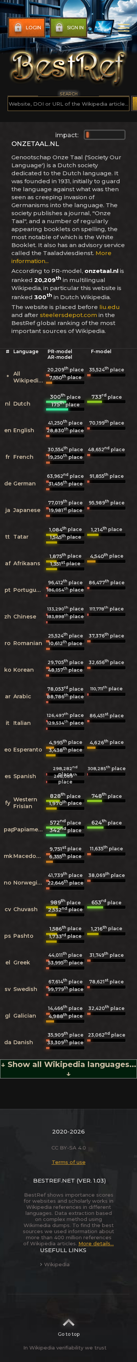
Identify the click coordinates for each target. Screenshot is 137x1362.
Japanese (26, 510)
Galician (24, 1015)
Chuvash (25, 909)
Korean (23, 669)
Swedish (25, 989)
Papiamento (30, 829)
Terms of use (69, 1162)
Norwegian (29, 882)
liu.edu (109, 307)
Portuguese (29, 590)
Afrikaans (26, 563)
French (23, 456)
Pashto (23, 935)
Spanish (24, 776)
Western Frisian (25, 803)
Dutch (21, 403)
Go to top (69, 1334)
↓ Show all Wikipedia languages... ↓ (68, 1069)
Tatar (21, 536)
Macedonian (31, 856)
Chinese (24, 616)
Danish (23, 1042)
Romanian (27, 643)
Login (33, 27)
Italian (22, 723)
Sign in (75, 27)
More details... (96, 1243)
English (23, 430)
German (24, 483)
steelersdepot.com (68, 315)
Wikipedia (57, 1264)
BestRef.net (54, 1180)
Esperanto (27, 749)
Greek (21, 962)
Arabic (22, 696)
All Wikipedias (29, 377)
